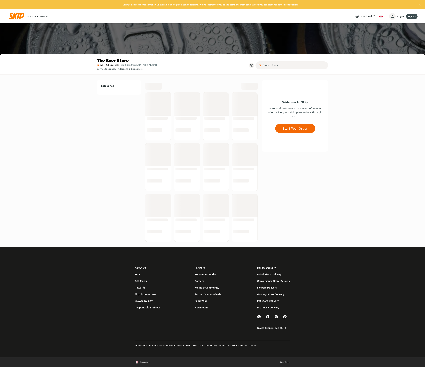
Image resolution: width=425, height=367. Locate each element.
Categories (107, 86)
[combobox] (294, 65)
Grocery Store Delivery (270, 294)
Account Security (209, 345)
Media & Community (207, 287)
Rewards (140, 287)
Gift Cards (141, 281)
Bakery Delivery (266, 267)
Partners (200, 267)
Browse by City (144, 301)
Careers (199, 281)
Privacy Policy (158, 345)
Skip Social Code (173, 345)
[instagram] (276, 318)
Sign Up (412, 16)
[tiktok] (285, 318)
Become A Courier (205, 274)
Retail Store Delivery (269, 274)
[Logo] (17, 16)
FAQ (137, 274)
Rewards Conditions (248, 345)
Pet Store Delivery (268, 301)
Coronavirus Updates (228, 345)
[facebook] (268, 318)
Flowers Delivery (267, 287)
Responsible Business (147, 307)
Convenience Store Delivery (273, 281)
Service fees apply (106, 68)
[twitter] (259, 318)
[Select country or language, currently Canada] (381, 16)
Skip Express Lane (145, 294)
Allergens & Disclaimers (130, 68)
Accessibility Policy (191, 345)
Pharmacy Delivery (268, 307)
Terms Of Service (142, 345)
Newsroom (201, 307)
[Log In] (392, 16)
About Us (140, 267)
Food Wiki (201, 301)
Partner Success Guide (208, 294)
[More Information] (251, 65)
